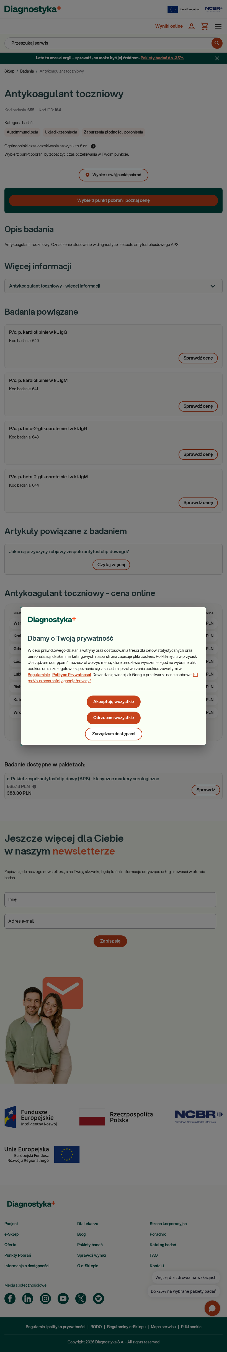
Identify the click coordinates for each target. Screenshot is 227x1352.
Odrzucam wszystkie (113, 718)
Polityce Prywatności (71, 675)
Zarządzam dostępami (113, 734)
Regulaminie (39, 675)
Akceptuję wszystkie (113, 702)
